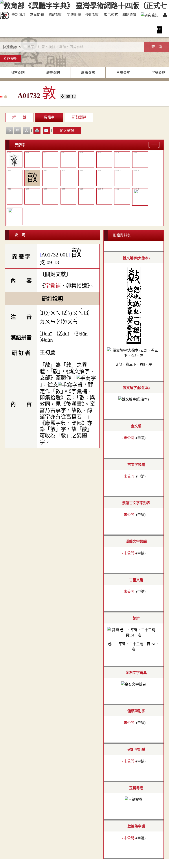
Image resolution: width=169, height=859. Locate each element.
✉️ (46, 130)
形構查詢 (88, 72)
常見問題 (37, 15)
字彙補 (53, 286)
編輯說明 (55, 15)
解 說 (19, 117)
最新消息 (18, 15)
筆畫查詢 (53, 72)
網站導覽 (129, 15)
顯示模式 (111, 15)
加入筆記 (67, 131)
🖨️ (37, 130)
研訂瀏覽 (79, 117)
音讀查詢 (123, 72)
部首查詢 (18, 72)
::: (5, 15)
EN (159, 29)
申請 (140, 438)
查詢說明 (11, 58)
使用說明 (92, 15)
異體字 (49, 117)
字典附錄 (74, 15)
